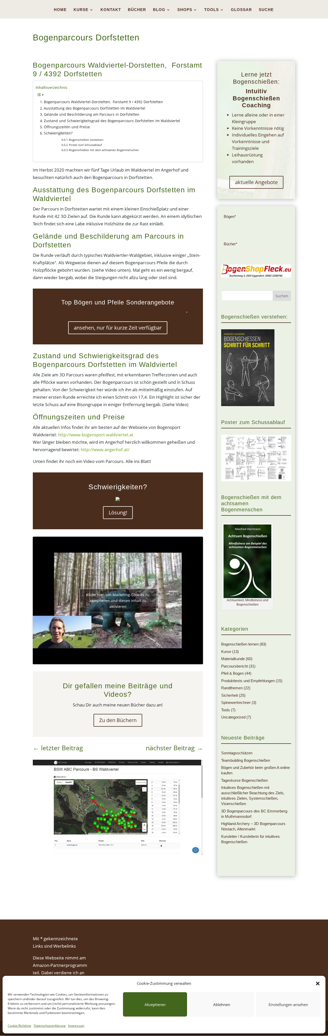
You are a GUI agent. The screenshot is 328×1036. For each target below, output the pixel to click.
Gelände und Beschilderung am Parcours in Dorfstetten (91, 114)
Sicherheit (229, 695)
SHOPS (184, 10)
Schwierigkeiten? (58, 133)
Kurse (226, 651)
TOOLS (211, 10)
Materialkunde (233, 659)
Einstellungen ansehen (288, 1004)
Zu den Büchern (118, 720)
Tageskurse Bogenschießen (244, 780)
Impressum (76, 1025)
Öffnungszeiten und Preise (67, 126)
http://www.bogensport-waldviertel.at (95, 435)
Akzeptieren (155, 1004)
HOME (60, 10)
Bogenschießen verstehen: (86, 140)
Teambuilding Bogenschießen (245, 760)
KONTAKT (110, 10)
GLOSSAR (241, 10)
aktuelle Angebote (256, 182)
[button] (317, 983)
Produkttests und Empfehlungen (248, 681)
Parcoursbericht (234, 666)
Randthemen (232, 688)
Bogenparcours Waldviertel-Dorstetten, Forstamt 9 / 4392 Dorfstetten (103, 101)
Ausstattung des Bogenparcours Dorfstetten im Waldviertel (94, 108)
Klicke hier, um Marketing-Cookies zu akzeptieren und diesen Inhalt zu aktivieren (117, 600)
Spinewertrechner (236, 702)
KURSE (81, 10)
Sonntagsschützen (236, 753)
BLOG (159, 10)
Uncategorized (233, 717)
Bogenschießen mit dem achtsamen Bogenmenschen (104, 150)
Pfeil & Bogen (232, 673)
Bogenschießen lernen (240, 644)
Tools (225, 710)
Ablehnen (221, 1004)
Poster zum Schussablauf (85, 145)
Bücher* (230, 244)
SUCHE (266, 10)
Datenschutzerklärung (50, 1025)
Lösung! (118, 512)
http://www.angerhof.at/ (104, 449)
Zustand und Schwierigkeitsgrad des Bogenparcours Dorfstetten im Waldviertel (112, 120)
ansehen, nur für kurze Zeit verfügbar (118, 327)
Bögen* (230, 216)
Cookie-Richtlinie (19, 1025)
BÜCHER (137, 10)
